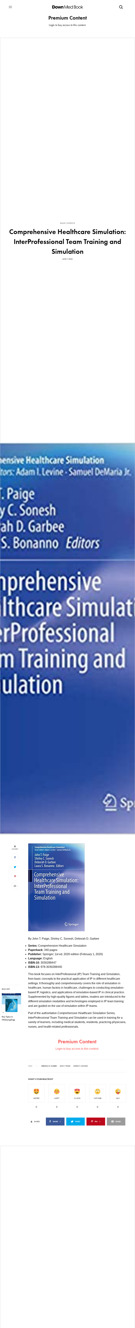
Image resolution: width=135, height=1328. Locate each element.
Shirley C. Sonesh (80, 1066)
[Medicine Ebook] (67, 7)
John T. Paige (65, 1066)
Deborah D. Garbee (49, 1066)
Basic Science (67, 223)
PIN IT (58, 889)
